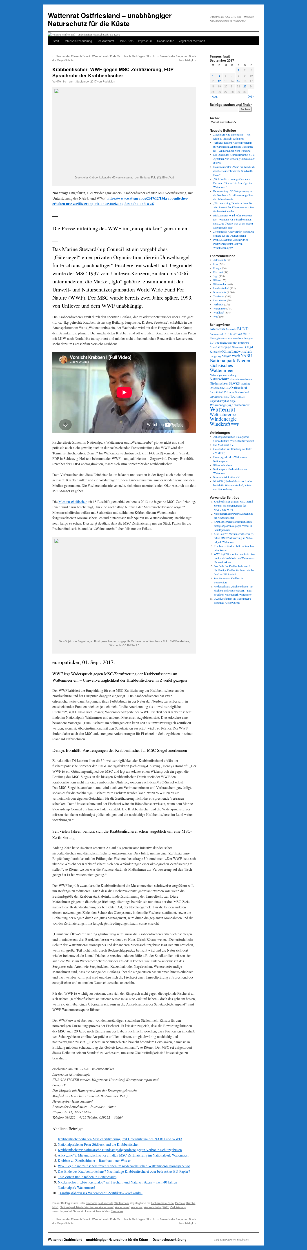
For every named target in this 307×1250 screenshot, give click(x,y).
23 (245, 86)
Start (56, 41)
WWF (165, 1207)
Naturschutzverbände (241, 379)
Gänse (213, 347)
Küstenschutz (220, 284)
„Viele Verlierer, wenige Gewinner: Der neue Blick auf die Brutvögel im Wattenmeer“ (232, 183)
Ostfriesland (238, 387)
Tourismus (219, 296)
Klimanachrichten (222, 465)
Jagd (215, 276)
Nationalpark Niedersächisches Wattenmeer (86, 1207)
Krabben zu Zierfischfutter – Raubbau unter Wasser (94, 1160)
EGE (226, 334)
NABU (246, 355)
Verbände (218, 304)
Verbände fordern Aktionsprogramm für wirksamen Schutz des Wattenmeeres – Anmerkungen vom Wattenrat (233, 146)
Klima (216, 280)
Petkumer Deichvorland (236, 392)
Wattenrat (136, 1207)
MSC (55, 1207)
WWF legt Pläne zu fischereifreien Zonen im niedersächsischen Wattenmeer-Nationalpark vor (124, 1165)
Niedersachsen (219, 383)
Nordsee (245, 383)
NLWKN (234, 383)
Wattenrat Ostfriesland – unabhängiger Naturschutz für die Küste (110, 19)
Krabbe (190, 1203)
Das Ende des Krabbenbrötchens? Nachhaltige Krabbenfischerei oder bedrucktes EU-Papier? (124, 1171)
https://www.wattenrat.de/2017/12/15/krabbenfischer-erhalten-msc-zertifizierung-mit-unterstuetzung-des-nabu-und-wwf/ (120, 201)
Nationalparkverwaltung (223, 375)
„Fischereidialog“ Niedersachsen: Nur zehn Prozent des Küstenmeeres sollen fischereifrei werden (233, 207)
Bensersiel (231, 329)
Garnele (180, 1203)
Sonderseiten (165, 41)
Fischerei (91, 1203)
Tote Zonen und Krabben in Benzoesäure (87, 1176)
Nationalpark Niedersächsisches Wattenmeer (231, 365)
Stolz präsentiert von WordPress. (231, 1239)
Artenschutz (219, 260)
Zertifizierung (178, 1207)
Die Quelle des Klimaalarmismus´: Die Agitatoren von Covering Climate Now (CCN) (234, 159)
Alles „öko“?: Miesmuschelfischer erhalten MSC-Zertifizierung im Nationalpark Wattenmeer (123, 1155)
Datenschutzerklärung (78, 41)
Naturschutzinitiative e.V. (226, 477)
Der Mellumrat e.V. (223, 445)
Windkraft (218, 312)
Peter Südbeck (217, 392)
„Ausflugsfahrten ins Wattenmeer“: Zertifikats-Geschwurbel (100, 1192)
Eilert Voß (236, 334)
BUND (243, 328)
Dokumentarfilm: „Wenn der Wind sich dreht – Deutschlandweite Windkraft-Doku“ (234, 171)
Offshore (215, 388)
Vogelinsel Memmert (192, 41)
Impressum (145, 41)
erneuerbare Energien (242, 338)
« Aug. (214, 96)
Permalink (117, 1211)
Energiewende (220, 338)
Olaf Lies (225, 387)
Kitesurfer (216, 351)
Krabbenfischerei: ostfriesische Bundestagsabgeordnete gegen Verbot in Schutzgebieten (120, 1149)
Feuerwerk (243, 342)
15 (238, 81)
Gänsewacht (239, 347)
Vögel (233, 401)
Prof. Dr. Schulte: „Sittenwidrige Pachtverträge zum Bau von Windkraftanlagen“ (230, 243)
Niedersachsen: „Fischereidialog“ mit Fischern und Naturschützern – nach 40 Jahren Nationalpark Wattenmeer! (233, 590)
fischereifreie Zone (162, 1203)
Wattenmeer (121, 1203)
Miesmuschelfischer (72, 501)
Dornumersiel (216, 334)
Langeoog (215, 356)
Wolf (215, 316)
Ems (215, 264)
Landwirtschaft (221, 288)
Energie (217, 268)
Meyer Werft (231, 355)
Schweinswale (217, 396)
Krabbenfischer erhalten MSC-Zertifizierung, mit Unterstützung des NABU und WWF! (120, 1139)
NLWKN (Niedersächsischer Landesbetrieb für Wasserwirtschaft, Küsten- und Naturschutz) (233, 485)
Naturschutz (105, 1203)
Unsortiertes (219, 300)
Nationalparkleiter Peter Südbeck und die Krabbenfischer (98, 1144)
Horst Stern (126, 41)
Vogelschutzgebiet (219, 401)
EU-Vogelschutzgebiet (223, 342)
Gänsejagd (223, 347)
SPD (226, 396)
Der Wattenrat (105, 41)
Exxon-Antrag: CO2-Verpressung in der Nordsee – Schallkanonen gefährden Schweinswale (233, 195)
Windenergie (223, 418)
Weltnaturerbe (152, 1207)
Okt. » (251, 96)
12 (219, 81)
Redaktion (108, 81)
